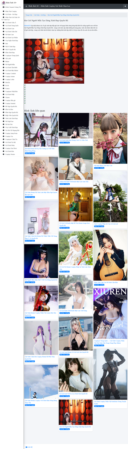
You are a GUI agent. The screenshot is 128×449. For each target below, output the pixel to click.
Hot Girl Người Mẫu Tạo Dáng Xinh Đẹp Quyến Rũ (63, 15)
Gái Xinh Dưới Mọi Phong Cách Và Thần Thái (74, 140)
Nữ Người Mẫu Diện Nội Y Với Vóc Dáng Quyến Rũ (41, 280)
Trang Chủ (29, 15)
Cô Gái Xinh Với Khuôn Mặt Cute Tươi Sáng (73, 310)
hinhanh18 (27, 25)
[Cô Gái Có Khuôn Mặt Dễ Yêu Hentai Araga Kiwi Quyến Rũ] (76, 204)
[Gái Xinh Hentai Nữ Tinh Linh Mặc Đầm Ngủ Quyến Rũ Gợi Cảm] (41, 174)
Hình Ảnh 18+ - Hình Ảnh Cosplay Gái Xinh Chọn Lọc (49, 6)
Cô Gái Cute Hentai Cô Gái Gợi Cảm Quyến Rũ (74, 352)
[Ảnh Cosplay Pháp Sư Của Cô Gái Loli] (110, 196)
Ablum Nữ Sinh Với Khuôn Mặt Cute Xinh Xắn (74, 181)
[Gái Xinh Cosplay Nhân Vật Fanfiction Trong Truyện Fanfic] (110, 374)
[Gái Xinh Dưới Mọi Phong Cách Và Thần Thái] (76, 125)
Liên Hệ (29, 447)
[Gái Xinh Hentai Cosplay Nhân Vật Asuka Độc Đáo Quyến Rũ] (41, 298)
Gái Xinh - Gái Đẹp (40, 15)
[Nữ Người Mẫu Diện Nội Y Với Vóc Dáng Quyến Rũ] (41, 261)
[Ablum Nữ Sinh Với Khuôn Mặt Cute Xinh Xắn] (76, 163)
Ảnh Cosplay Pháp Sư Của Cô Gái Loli (106, 224)
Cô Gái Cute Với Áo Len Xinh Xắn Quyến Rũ (73, 394)
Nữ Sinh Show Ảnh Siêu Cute (103, 165)
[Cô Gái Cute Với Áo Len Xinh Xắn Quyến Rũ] (76, 375)
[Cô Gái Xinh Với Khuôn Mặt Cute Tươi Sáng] (76, 292)
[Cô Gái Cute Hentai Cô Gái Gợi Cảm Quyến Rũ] (76, 333)
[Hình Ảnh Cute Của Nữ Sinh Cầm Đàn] (110, 255)
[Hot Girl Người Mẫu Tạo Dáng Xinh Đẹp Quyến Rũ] (76, 412)
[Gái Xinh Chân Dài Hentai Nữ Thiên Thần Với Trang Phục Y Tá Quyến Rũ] (41, 217)
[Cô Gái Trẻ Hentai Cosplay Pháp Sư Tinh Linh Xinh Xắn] (76, 248)
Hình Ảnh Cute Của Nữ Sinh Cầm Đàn (106, 282)
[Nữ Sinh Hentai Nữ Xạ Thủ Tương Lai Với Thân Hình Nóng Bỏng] (41, 130)
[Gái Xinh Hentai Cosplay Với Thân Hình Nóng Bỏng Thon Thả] (41, 382)
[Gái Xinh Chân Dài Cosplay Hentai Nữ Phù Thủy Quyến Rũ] (41, 338)
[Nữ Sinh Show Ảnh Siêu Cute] (110, 138)
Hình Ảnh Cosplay (29, 153)
